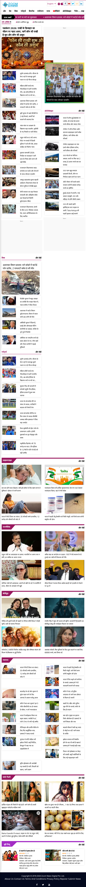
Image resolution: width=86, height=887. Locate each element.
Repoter (64, 878)
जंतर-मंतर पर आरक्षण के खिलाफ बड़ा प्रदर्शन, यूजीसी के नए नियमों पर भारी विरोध (29, 128)
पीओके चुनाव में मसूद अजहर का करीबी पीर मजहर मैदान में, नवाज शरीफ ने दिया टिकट (29, 301)
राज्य (48, 11)
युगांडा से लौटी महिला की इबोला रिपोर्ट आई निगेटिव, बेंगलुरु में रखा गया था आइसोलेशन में (28, 744)
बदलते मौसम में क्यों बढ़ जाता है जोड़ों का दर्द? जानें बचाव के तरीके (72, 730)
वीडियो (57, 11)
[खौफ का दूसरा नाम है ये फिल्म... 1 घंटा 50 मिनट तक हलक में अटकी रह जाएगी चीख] (64, 791)
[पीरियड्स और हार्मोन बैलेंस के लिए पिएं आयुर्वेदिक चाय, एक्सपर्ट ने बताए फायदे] (9, 729)
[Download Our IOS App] (62, 4)
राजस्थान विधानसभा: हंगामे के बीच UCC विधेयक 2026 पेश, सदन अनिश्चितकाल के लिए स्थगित (29, 211)
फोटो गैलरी (7, 777)
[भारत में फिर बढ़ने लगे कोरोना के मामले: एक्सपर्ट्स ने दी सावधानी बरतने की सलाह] (52, 681)
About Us (9, 878)
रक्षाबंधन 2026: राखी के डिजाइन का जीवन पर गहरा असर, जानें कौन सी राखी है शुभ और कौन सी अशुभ (20, 31)
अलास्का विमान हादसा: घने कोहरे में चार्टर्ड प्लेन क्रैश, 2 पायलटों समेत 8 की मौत (52, 17)
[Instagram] (77, 4)
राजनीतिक (6, 526)
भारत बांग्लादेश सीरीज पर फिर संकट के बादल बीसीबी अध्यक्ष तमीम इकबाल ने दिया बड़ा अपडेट (29, 418)
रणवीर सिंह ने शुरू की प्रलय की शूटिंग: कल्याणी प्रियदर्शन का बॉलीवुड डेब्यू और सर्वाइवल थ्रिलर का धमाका (64, 622)
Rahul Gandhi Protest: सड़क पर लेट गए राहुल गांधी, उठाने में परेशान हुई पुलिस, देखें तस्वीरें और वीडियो (20, 834)
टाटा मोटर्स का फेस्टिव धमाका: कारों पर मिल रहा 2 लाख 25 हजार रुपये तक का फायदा (72, 160)
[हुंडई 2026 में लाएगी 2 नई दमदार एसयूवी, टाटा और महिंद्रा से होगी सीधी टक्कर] (52, 195)
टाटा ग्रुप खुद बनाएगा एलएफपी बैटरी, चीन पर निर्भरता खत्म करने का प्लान (71, 173)
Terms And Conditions (35, 878)
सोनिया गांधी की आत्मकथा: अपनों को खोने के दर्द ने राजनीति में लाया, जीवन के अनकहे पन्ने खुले (21, 584)
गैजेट (76, 11)
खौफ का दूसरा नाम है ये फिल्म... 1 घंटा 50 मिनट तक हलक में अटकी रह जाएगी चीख (64, 806)
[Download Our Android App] (59, 4)
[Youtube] (69, 4)
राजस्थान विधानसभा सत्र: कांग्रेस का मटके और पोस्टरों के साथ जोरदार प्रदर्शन (29, 171)
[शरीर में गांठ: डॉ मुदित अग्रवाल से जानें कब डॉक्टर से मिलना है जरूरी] (52, 693)
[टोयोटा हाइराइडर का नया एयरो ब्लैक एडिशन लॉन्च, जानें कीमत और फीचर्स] (52, 146)
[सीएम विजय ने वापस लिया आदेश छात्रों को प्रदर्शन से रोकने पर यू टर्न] (64, 569)
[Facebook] (65, 4)
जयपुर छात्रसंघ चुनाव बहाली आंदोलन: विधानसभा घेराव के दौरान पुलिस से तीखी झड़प (29, 182)
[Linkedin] (81, 4)
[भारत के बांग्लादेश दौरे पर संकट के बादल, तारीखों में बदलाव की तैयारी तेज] (9, 403)
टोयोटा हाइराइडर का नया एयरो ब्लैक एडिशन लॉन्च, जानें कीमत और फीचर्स (71, 147)
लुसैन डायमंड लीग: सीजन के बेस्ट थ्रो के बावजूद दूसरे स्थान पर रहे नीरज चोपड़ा (29, 76)
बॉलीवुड (5, 593)
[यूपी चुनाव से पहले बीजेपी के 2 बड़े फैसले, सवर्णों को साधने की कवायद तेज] (9, 115)
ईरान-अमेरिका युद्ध (22, 22)
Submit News (74, 878)
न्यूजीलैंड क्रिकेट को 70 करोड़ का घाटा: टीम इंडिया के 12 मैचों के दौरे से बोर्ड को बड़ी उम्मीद (29, 448)
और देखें (38, 257)
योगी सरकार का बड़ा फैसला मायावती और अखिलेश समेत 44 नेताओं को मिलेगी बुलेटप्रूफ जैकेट (29, 196)
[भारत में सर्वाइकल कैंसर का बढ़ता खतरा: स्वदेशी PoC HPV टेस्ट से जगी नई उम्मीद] (9, 717)
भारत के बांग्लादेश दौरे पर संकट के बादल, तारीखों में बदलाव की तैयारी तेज (28, 404)
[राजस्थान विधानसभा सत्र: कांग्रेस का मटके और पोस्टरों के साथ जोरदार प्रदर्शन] (9, 169)
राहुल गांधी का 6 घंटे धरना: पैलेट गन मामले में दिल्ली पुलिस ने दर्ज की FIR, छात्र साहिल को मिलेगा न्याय (28, 142)
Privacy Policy (53, 878)
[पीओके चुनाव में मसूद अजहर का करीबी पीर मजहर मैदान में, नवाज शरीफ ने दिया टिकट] (9, 300)
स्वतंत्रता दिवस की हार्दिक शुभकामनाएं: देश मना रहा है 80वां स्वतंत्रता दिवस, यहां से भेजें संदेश (63, 489)
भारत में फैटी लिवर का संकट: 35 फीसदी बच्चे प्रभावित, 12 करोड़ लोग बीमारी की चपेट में (20, 518)
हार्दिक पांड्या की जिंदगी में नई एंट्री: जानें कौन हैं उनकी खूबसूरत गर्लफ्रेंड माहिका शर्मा (19, 806)
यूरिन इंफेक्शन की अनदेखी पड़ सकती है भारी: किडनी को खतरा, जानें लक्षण (29, 766)
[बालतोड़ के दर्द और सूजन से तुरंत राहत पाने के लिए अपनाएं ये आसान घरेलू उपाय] (9, 693)
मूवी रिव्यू (7, 844)
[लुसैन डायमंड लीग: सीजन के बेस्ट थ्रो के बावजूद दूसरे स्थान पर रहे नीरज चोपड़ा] (9, 75)
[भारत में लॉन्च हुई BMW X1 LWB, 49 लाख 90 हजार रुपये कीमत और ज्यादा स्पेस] (52, 120)
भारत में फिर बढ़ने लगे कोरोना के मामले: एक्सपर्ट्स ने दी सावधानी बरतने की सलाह (72, 682)
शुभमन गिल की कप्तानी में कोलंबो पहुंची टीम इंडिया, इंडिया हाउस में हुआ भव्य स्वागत (28, 391)
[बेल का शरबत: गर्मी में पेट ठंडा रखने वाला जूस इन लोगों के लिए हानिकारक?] (64, 820)
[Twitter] (73, 4)
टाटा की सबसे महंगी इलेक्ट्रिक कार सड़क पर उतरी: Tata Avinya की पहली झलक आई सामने (71, 209)
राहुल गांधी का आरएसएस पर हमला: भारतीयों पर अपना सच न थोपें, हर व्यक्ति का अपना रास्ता (21, 555)
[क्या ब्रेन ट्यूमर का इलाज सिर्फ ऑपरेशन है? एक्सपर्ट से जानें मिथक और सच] (52, 717)
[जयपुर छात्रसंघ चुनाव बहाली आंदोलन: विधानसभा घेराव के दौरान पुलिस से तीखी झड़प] (9, 181)
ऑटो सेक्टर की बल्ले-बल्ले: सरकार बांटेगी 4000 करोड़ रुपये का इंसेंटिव (71, 185)
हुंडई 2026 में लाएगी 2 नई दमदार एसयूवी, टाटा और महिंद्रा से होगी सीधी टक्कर (71, 196)
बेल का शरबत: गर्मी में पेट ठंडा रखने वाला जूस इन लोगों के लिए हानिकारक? (64, 834)
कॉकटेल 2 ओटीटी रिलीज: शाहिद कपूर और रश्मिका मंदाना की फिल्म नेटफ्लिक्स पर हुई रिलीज (21, 651)
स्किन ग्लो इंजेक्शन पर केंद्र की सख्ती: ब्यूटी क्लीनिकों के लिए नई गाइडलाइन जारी (72, 754)
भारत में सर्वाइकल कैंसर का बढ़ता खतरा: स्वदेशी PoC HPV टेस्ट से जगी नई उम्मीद (29, 718)
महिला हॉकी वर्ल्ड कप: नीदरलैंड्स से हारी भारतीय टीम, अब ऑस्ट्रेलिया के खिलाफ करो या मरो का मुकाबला (28, 90)
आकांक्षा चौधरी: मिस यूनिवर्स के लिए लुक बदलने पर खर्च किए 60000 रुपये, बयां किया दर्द (64, 651)
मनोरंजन (40, 11)
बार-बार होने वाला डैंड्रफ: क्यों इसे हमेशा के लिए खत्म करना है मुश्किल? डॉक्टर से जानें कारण (21, 489)
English (50, 3)
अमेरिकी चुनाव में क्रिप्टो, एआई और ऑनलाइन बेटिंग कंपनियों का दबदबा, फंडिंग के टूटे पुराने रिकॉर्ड (29, 327)
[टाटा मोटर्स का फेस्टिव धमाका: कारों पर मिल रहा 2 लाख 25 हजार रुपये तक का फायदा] (52, 157)
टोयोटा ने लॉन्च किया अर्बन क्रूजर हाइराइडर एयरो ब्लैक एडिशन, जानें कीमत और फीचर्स (72, 134)
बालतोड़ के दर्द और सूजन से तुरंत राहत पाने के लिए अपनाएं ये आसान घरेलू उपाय (29, 694)
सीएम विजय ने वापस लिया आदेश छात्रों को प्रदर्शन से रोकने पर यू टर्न (63, 584)
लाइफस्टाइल (7, 460)
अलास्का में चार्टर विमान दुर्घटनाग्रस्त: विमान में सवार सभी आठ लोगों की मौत (29, 313)
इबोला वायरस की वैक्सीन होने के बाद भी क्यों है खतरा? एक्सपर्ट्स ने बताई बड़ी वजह (72, 742)
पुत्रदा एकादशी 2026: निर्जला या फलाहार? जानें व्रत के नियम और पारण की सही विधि (28, 157)
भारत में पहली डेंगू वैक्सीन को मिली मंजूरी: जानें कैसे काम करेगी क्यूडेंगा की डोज (64, 518)
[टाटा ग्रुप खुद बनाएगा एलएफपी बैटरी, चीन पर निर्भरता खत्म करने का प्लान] (52, 172)
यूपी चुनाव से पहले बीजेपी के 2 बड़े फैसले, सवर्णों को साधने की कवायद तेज (29, 116)
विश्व (16, 11)
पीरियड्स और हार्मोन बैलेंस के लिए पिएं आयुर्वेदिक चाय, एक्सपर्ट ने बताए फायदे (29, 730)
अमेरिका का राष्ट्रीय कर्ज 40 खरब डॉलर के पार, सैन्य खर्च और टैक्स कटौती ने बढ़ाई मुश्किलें (29, 342)
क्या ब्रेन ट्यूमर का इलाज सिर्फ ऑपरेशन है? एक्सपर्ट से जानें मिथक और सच (72, 718)
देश (10, 11)
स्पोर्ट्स (23, 11)
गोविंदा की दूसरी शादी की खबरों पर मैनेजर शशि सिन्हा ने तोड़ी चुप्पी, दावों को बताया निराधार (21, 622)
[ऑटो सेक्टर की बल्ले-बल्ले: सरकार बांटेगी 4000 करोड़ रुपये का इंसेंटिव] (52, 183)
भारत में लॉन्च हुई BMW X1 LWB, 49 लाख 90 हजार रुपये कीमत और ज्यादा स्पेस (72, 121)
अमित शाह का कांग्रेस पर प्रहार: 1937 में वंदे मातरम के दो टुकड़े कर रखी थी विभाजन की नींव (63, 555)
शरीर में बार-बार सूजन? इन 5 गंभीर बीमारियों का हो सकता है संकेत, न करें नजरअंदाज (29, 706)
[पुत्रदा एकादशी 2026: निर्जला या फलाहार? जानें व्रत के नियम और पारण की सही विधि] (9, 154)
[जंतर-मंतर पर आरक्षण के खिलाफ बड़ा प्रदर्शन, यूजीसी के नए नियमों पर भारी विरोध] (9, 127)
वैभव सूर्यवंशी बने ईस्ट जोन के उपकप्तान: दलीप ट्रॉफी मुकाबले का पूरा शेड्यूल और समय (29, 433)
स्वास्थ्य (5, 660)
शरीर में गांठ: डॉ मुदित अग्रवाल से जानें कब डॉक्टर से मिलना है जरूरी (72, 694)
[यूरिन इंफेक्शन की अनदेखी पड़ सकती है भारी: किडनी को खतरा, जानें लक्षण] (9, 765)
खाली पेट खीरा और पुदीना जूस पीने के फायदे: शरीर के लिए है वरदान (71, 706)
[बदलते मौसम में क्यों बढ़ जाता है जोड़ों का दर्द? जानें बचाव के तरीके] (52, 729)
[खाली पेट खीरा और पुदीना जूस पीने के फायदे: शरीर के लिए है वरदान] (52, 705)
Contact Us (19, 878)
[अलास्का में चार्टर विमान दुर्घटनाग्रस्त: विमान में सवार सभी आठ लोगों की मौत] (9, 312)
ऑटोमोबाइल (67, 11)
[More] (78, 11)
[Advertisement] (21, 237)
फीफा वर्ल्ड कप (38, 22)
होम (4, 11)
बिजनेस (31, 11)
